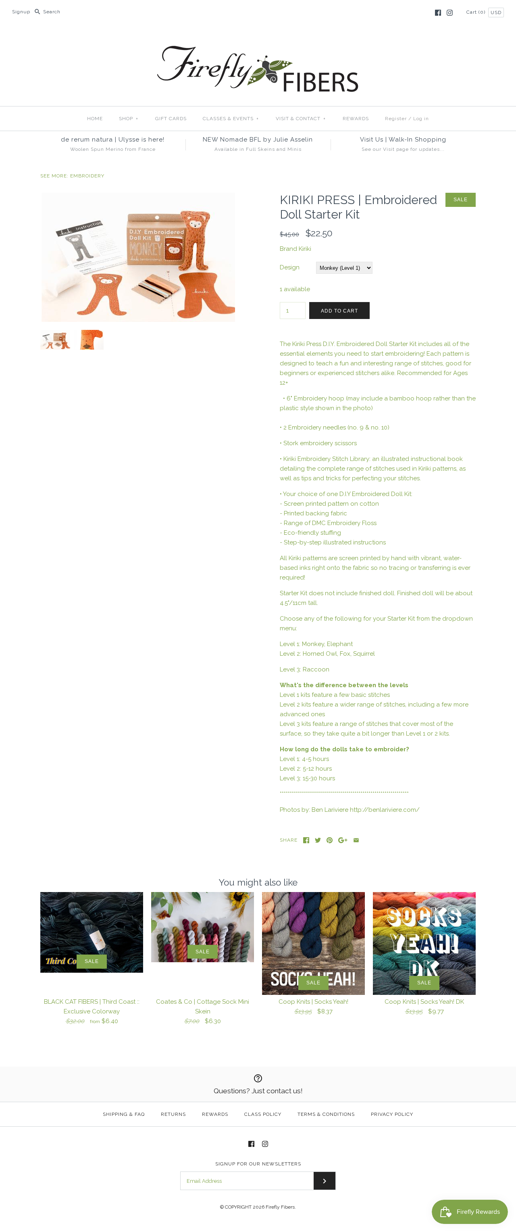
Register (396, 118)
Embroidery (87, 176)
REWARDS (356, 118)
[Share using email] (356, 840)
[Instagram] (450, 13)
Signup (21, 12)
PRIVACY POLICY (392, 1114)
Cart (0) (476, 12)
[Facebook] (438, 13)
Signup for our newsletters (258, 1164)
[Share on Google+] (342, 840)
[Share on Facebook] (306, 840)
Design (290, 267)
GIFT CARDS (171, 118)
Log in (421, 118)
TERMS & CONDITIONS (326, 1114)
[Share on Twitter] (318, 840)
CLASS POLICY (262, 1114)
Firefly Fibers (280, 1207)
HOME (95, 118)
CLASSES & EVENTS (231, 118)
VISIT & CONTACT (301, 118)
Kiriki (305, 248)
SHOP (128, 118)
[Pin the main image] (330, 840)
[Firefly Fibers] (258, 39)
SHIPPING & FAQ (124, 1114)
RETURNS (173, 1114)
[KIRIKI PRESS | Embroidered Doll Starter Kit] (138, 197)
